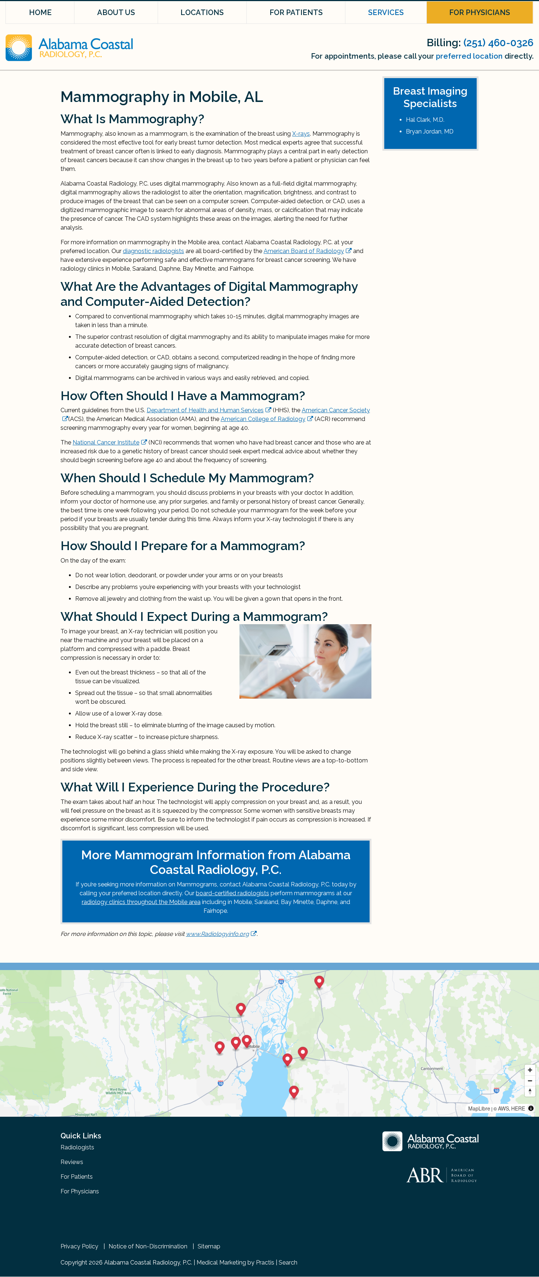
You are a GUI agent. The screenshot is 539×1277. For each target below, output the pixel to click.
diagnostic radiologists (153, 251)
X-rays (301, 133)
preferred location (469, 56)
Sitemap (209, 1246)
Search (288, 1262)
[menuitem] (40, 12)
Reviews (71, 1162)
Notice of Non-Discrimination (148, 1246)
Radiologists (77, 1147)
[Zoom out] (530, 1080)
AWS (503, 1108)
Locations (202, 12)
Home (40, 12)
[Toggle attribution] (531, 1108)
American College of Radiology (263, 419)
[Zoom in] (530, 1070)
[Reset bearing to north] (530, 1091)
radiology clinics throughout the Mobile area (141, 902)
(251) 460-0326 (498, 43)
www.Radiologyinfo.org (217, 933)
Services (386, 12)
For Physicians (479, 12)
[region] (269, 1043)
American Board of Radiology (304, 251)
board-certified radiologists (232, 893)
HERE (518, 1108)
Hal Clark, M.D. (425, 119)
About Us (116, 12)
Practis (265, 1262)
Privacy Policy (79, 1246)
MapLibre (479, 1108)
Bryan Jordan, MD (430, 131)
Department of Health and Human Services (205, 410)
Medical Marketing (221, 1262)
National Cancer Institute (106, 442)
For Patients (296, 12)
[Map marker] (288, 1061)
